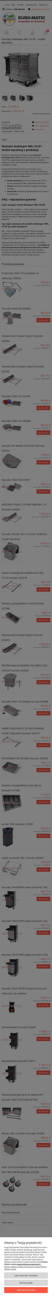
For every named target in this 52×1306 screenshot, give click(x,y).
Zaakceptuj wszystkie (26, 1290)
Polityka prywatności (31, 1264)
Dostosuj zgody (26, 1283)
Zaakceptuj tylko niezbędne (26, 1275)
